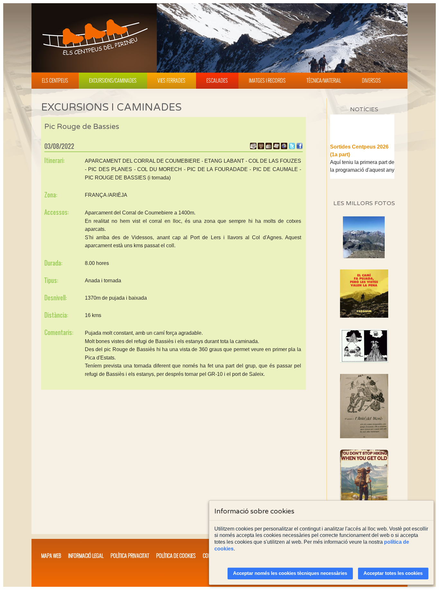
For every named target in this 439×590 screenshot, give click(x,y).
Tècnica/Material (324, 80)
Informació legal (85, 555)
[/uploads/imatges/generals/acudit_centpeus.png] (364, 346)
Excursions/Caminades (113, 80)
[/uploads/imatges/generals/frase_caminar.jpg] (364, 485)
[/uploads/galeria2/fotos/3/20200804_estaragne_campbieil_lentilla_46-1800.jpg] (364, 256)
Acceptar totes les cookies (393, 573)
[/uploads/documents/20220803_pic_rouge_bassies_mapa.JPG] (276, 147)
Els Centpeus (55, 80)
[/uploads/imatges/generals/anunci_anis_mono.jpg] (364, 406)
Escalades (217, 80)
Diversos (371, 80)
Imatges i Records (267, 80)
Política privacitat (130, 555)
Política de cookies (176, 555)
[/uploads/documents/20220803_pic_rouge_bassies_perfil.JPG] (268, 147)
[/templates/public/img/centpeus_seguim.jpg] (364, 293)
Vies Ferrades (171, 80)
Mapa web (51, 555)
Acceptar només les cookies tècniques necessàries (290, 573)
